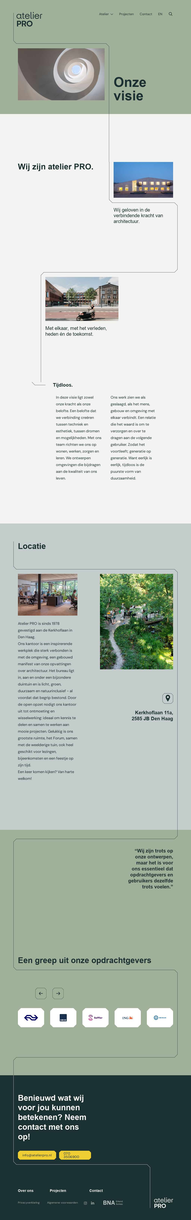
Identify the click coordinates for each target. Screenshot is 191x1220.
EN (160, 14)
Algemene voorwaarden (62, 1202)
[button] (40, 993)
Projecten (126, 14)
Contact (146, 14)
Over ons (26, 1191)
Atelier (104, 14)
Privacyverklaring (29, 1202)
